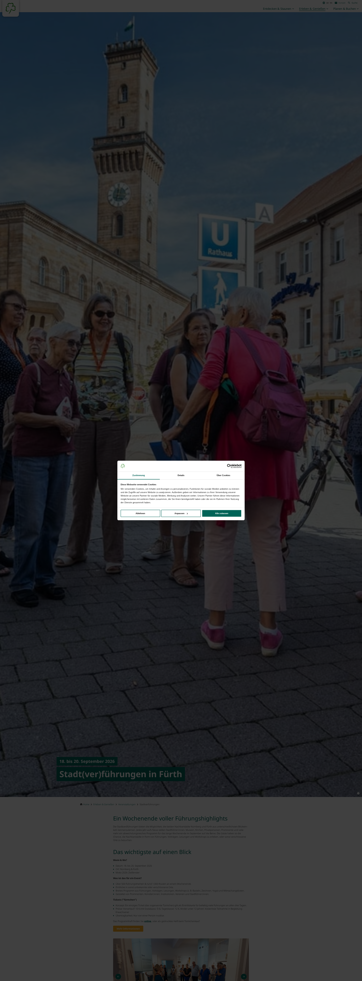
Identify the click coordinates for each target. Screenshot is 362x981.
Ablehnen (140, 513)
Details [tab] (181, 475)
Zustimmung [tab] (138, 475)
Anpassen (179, 513)
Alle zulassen (221, 513)
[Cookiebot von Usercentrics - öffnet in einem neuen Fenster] (229, 466)
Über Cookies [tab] (223, 475)
